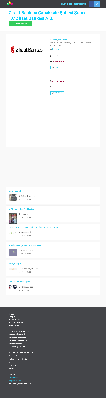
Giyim (11, 362)
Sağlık (11, 368)
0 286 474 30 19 (58, 62)
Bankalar (56, 49)
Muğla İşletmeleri (16, 344)
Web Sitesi (58, 93)
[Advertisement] (53, 129)
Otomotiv (12, 365)
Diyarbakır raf (15, 191)
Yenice (54, 40)
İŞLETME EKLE (66, 4)
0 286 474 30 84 (21, 24)
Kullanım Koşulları (16, 320)
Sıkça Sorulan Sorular (18, 322)
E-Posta (57, 68)
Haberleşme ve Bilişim (18, 359)
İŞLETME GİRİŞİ (80, 4)
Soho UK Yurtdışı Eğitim (19, 282)
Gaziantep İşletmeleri (18, 337)
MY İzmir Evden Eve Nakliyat (22, 209)
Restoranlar (13, 356)
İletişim (12, 317)
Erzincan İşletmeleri (17, 347)
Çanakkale (62, 40)
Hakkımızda (14, 325)
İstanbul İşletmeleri (17, 334)
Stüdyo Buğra (15, 263)
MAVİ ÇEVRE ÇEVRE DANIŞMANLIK (25, 245)
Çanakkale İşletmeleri (18, 340)
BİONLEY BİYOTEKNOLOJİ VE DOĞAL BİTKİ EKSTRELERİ (34, 227)
